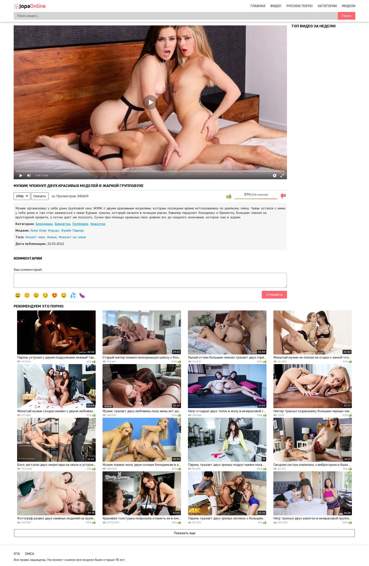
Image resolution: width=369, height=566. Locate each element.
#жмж (52, 237)
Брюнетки (62, 224)
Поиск (346, 16)
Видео (275, 6)
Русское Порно (299, 6)
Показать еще (184, 533)
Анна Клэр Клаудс (45, 230)
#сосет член (35, 237)
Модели (348, 6)
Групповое (80, 224)
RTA (17, 554)
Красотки (97, 224)
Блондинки (44, 224)
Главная (257, 6)
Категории (327, 6)
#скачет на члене (72, 237)
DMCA (29, 554)
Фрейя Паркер (72, 230)
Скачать (40, 196)
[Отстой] (283, 196)
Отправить (274, 295)
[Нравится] (229, 196)
